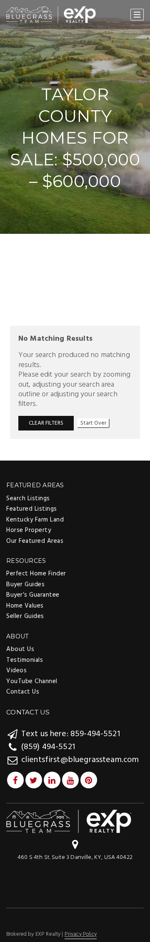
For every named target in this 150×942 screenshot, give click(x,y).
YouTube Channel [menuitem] (32, 681)
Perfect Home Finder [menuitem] (36, 574)
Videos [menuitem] (16, 671)
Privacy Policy (81, 934)
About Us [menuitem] (20, 649)
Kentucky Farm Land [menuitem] (35, 520)
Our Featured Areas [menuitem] (34, 541)
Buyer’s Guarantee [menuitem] (33, 595)
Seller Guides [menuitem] (25, 616)
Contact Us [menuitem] (22, 692)
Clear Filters (46, 423)
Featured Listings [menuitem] (31, 509)
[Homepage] (51, 14)
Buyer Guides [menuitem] (25, 585)
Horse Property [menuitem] (28, 530)
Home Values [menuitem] (25, 606)
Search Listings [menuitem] (28, 499)
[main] (75, 230)
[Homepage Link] (68, 821)
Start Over (93, 423)
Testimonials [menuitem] (24, 660)
